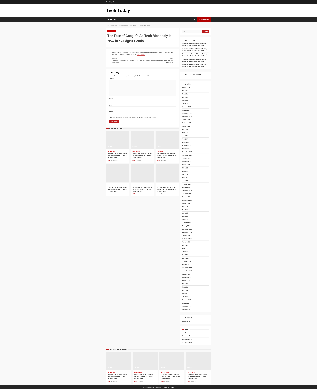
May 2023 (185, 213)
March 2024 (185, 181)
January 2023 (186, 226)
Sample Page (111, 19)
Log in (184, 332)
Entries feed (186, 336)
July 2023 (185, 206)
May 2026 (185, 97)
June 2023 (185, 210)
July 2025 (185, 129)
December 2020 (187, 306)
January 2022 (186, 264)
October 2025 (186, 120)
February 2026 (186, 107)
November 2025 (187, 116)
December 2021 (187, 268)
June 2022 (185, 248)
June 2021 (185, 287)
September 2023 (187, 200)
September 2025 (187, 123)
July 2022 (185, 245)
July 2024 (185, 168)
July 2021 (185, 284)
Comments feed (187, 339)
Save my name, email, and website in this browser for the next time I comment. (133, 117)
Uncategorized (111, 31)
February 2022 (186, 261)
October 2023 (186, 197)
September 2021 (187, 277)
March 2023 (185, 219)
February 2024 (186, 184)
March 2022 (185, 258)
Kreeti (164, 387)
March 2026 (185, 103)
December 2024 (187, 152)
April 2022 (185, 255)
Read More (140, 54)
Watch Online (205, 19)
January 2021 (186, 303)
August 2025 (186, 126)
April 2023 (185, 216)
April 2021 (185, 293)
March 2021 (185, 297)
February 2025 (186, 145)
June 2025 (185, 132)
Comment (112, 78)
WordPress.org (187, 342)
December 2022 (187, 229)
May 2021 (185, 290)
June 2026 (185, 94)
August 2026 (186, 87)
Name (111, 98)
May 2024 (185, 174)
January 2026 (186, 110)
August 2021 (186, 280)
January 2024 (186, 187)
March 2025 (185, 142)
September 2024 (187, 161)
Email (111, 105)
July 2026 (185, 91)
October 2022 (186, 235)
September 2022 (187, 239)
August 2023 (186, 203)
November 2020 (187, 309)
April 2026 (185, 100)
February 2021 (186, 300)
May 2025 (185, 136)
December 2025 (187, 113)
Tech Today (118, 10)
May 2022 (185, 251)
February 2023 (186, 222)
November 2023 (187, 194)
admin (108, 45)
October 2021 (186, 274)
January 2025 (186, 148)
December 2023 (187, 190)
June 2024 (185, 171)
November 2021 (187, 271)
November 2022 (187, 232)
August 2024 (186, 165)
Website (111, 111)
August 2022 (186, 242)
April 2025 (185, 139)
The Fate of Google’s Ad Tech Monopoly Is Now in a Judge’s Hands (127, 60)
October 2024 (186, 158)
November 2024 (187, 155)
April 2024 (185, 177)
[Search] (194, 19)
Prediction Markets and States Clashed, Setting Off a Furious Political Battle (117, 140)
